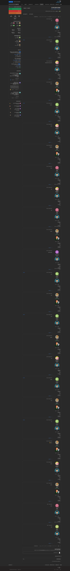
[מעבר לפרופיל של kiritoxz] (57, 41)
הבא (40, 16)
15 (45, 16)
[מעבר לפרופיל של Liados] (20, 105)
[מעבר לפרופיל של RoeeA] (57, 526)
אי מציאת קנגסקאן (16, 82)
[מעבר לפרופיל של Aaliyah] (20, 115)
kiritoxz (57, 107)
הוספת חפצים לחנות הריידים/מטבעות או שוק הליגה (15, 92)
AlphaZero (57, 65)
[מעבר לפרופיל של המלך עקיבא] (57, 252)
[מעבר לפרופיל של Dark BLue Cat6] (20, 82)
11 (51, 16)
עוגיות (54, 569)
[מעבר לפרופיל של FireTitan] (14, 25)
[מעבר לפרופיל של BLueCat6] (20, 103)
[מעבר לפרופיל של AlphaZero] (57, 62)
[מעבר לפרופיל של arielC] (57, 83)
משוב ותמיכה (14, 84)
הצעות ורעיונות (15, 94)
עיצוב (60, 569)
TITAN (57, 170)
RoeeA (57, 529)
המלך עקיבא (57, 254)
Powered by (13, 569)
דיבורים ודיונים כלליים (48, 11)
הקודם (58, 16)
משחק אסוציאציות (18, 58)
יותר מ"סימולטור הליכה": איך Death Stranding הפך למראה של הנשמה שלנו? (15, 52)
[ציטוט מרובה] (51, 37)
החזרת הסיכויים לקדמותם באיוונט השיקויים (14, 73)
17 (42, 16)
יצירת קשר (57, 569)
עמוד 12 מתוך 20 (36, 16)
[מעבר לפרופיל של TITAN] (57, 20)
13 (48, 16)
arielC (57, 86)
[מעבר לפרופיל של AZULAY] (20, 92)
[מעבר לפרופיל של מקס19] (20, 108)
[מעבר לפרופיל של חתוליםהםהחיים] (20, 73)
